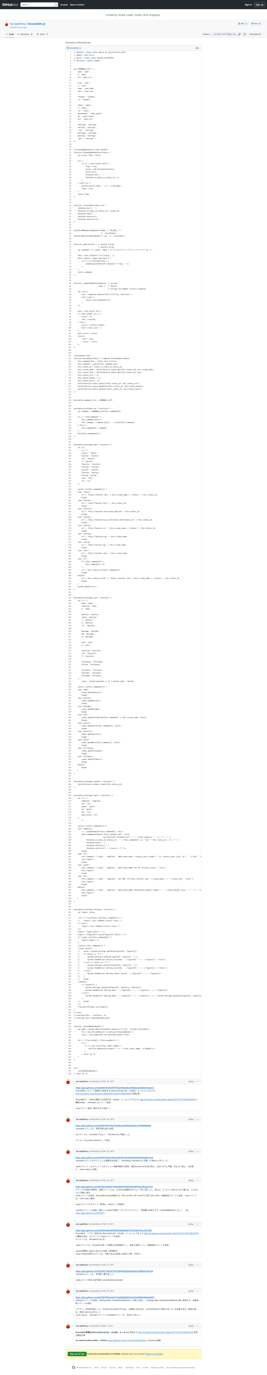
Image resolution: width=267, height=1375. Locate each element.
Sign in (248, 4)
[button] (239, 34)
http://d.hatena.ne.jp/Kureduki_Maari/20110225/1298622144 (165, 1332)
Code (11, 34)
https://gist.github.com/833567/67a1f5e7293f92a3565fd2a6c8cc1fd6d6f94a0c (113, 1125)
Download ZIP (255, 34)
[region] (133, 563)
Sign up (259, 4)
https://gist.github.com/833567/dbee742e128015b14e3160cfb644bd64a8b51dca (114, 1157)
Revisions (26, 34)
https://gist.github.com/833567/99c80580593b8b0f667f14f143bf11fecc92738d (114, 1230)
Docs (138, 1368)
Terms (96, 1368)
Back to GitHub (77, 4)
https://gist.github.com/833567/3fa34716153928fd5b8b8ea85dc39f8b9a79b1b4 (114, 1271)
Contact (146, 1368)
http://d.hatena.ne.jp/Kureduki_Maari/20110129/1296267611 (171, 1233)
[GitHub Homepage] (73, 1367)
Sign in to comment (154, 1354)
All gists (64, 4)
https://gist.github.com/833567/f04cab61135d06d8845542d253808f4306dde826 (115, 1297)
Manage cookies (157, 1368)
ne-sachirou (18, 23)
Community (129, 1368)
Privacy (104, 1368)
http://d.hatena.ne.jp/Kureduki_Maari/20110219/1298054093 (103, 1093)
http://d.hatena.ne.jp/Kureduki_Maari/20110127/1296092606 (167, 1099)
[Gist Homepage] (10, 4)
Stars (44, 34)
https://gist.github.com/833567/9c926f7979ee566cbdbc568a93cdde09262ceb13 (115, 1088)
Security (112, 1368)
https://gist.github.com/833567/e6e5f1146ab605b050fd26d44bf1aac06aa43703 (114, 1186)
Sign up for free (77, 1354)
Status (120, 1368)
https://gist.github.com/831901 (90, 1213)
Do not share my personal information (180, 1368)
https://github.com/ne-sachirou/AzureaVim (126, 1340)
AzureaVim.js (36, 23)
